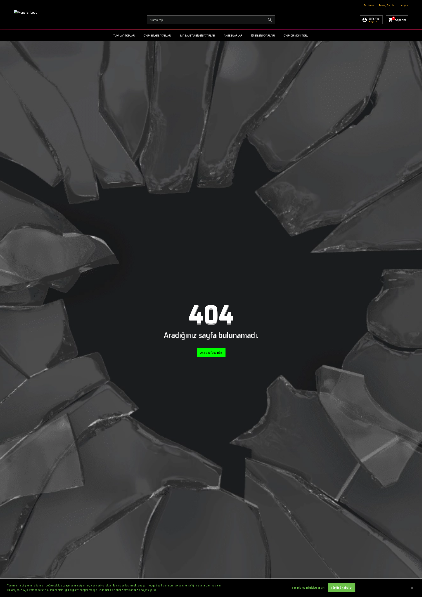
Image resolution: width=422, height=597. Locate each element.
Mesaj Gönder (387, 5)
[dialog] (211, 588)
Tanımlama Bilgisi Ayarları (308, 587)
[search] (211, 19)
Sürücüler (369, 5)
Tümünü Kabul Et (342, 587)
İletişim (404, 5)
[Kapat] (412, 588)
